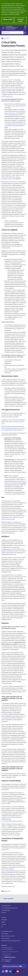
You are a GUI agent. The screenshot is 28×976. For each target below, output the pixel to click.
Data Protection (4, 933)
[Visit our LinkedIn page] (10, 971)
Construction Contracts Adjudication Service (11, 940)
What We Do (7, 38)
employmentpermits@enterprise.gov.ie (13, 821)
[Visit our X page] (13, 971)
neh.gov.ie (8, 961)
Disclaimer (3, 912)
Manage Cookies (7, 19)
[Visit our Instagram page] (6, 971)
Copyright (3, 917)
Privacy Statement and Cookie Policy (9, 908)
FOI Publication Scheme (6, 931)
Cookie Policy (13, 12)
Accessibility (4, 919)
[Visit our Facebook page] (2, 971)
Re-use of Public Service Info (8, 936)
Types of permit (8, 898)
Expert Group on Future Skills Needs (13, 89)
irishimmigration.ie (7, 549)
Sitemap (3, 922)
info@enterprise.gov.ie (9, 957)
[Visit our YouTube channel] (17, 971)
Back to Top (7, 891)
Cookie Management (6, 905)
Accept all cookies (20, 20)
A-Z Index (3, 924)
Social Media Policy (5, 910)
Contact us (4, 945)
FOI (2, 926)
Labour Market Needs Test (18, 106)
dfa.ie (14, 554)
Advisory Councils (5, 938)
